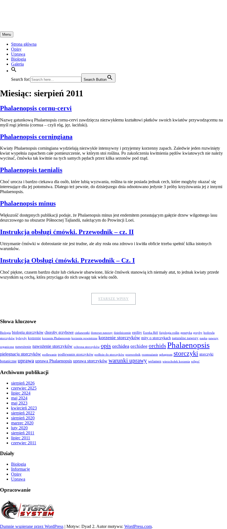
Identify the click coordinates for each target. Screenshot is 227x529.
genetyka (186, 332)
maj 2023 (19, 403)
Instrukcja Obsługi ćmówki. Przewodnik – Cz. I (67, 260)
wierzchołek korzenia (176, 361)
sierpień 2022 (23, 413)
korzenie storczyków (119, 337)
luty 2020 (19, 428)
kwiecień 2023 (24, 408)
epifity (137, 332)
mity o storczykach (156, 338)
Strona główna (24, 44)
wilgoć (195, 361)
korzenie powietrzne (84, 338)
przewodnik (133, 354)
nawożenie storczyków (52, 346)
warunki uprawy (128, 360)
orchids (157, 346)
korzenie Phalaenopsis (56, 338)
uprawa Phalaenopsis (53, 361)
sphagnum (165, 354)
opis (106, 345)
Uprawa (18, 54)
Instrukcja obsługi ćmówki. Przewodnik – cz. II (67, 231)
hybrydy (21, 338)
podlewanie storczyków (75, 354)
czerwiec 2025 (24, 388)
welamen (154, 361)
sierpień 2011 (22, 433)
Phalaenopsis (188, 345)
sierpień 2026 (23, 383)
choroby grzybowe (59, 332)
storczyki (186, 353)
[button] (14, 70)
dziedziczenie (122, 332)
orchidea (120, 346)
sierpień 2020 (23, 418)
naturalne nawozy (185, 338)
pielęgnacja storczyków (20, 354)
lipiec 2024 (20, 393)
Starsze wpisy (113, 299)
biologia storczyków (27, 332)
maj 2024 (19, 398)
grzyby (197, 332)
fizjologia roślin (169, 332)
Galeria (17, 64)
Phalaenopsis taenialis (31, 169)
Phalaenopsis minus (28, 203)
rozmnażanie (150, 354)
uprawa (26, 361)
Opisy (16, 49)
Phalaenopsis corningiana (36, 136)
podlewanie (49, 354)
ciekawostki (82, 332)
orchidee (139, 346)
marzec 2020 (22, 423)
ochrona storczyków (87, 346)
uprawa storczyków (90, 361)
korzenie (34, 338)
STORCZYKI (26, 11)
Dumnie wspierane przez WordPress (31, 526)
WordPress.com (138, 526)
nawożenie (23, 347)
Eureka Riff (150, 332)
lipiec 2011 (20, 437)
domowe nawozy (102, 332)
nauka (203, 338)
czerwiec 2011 (23, 442)
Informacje (20, 469)
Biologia (18, 59)
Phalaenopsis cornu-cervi (36, 108)
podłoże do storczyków (109, 354)
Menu (6, 34)
